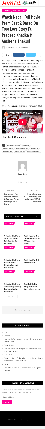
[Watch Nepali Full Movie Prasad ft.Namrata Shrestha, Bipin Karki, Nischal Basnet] (12, 252)
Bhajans (7, 336)
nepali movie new (34, 148)
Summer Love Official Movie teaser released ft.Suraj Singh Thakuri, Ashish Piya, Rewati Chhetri (11, 199)
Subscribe (6, 402)
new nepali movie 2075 (20, 151)
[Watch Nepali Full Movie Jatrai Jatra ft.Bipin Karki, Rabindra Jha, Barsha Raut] (12, 228)
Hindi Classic (8, 374)
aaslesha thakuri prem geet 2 (13, 145)
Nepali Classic (9, 345)
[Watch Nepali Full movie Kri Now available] (32, 252)
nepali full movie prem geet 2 (22, 148)
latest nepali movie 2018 (8, 148)
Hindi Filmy (8, 332)
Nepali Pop (7, 364)
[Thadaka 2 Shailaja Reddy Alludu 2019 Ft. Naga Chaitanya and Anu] (32, 276)
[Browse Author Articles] (22, 166)
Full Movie (6, 10)
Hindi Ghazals (8, 355)
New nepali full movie (7, 151)
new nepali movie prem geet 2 (33, 151)
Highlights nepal (25, 145)
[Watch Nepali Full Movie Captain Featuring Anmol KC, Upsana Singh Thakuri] (32, 228)
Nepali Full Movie (19, 10)
